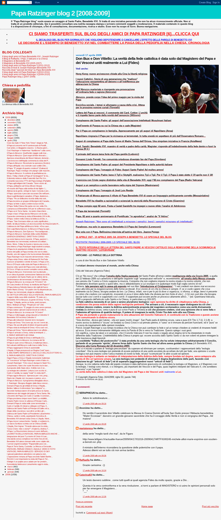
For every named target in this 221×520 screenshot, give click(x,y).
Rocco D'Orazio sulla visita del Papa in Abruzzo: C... (29, 264)
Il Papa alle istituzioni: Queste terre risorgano (25, 320)
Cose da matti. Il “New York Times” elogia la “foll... (27, 143)
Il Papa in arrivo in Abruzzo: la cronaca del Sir (26, 340)
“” (156, 286)
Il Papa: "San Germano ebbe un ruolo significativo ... (28, 221)
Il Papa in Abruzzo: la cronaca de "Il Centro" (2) (26, 282)
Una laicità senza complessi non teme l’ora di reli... (28, 439)
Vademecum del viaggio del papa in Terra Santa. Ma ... (29, 393)
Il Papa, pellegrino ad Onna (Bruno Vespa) (24, 186)
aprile (9, 140)
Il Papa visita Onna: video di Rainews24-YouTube (27, 259)
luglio (9, 133)
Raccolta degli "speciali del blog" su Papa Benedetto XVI (28, 70)
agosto (10, 130)
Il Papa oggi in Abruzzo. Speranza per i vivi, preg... (28, 376)
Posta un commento (84, 502)
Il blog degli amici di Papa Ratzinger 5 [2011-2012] (26, 65)
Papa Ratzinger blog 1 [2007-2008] (18, 76)
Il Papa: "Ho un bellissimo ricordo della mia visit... (27, 198)
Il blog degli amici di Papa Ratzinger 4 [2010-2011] (26, 72)
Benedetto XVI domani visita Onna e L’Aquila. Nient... (29, 419)
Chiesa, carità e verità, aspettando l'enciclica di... (27, 416)
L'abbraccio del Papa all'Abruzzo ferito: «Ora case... (28, 226)
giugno (10, 135)
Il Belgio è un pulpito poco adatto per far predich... (27, 462)
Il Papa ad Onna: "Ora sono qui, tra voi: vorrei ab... (28, 323)
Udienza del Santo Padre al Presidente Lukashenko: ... (29, 414)
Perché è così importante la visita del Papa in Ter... (28, 459)
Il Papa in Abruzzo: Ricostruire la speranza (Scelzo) (28, 163)
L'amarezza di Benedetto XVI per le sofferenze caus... (29, 209)
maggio (10, 138)
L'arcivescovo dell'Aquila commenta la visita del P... (28, 161)
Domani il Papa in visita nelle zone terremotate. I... (27, 403)
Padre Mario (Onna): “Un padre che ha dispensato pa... (30, 290)
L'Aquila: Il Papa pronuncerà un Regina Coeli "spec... (29, 350)
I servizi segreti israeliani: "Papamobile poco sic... (27, 444)
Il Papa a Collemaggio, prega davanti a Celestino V (28, 315)
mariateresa (86, 428)
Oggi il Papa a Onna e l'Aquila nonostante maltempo (28, 358)
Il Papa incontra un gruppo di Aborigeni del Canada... (28, 201)
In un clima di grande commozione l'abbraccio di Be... (29, 274)
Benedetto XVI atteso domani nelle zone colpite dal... (28, 441)
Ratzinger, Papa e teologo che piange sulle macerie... (29, 171)
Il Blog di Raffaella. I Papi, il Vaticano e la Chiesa (25, 59)
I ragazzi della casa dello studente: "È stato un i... (27, 297)
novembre (11, 122)
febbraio (11, 469)
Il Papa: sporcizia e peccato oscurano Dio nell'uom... (29, 193)
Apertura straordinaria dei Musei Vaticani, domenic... (28, 158)
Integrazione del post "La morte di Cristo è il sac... (27, 436)
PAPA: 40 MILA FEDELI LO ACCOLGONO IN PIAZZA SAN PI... (33, 224)
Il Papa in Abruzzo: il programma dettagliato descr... (28, 381)
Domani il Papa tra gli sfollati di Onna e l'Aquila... (26, 386)
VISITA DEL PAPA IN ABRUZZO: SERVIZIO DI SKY (28, 451)
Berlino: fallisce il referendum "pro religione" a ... (26, 388)
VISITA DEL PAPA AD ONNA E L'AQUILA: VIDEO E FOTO (31, 449)
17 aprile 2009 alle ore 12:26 (94, 496)
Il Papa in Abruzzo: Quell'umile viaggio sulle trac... (27, 153)
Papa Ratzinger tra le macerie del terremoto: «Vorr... (28, 257)
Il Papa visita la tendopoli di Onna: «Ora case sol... (28, 328)
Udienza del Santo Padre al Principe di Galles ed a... (28, 408)
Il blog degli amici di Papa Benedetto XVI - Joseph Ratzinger (30, 56)
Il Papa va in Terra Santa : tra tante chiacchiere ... (27, 211)
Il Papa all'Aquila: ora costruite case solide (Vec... (27, 166)
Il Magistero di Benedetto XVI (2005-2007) (22, 63)
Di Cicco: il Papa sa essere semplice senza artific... (28, 269)
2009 (8, 117)
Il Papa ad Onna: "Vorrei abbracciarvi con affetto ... (28, 330)
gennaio (11, 472)
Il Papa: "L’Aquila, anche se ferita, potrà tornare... (27, 302)
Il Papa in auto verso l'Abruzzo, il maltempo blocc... (28, 343)
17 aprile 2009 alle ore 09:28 (94, 424)
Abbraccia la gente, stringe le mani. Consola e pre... (28, 191)
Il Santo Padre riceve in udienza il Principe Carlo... (27, 401)
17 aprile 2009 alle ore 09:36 (94, 456)
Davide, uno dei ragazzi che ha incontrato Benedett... (29, 254)
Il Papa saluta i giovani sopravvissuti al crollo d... (27, 310)
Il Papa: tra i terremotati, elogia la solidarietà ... (26, 292)
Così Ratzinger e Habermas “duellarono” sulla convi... (29, 150)
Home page (147, 506)
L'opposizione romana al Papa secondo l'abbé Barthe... (30, 457)
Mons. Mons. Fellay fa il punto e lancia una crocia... (28, 244)
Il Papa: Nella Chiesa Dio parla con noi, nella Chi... (27, 206)
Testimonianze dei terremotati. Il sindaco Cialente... (28, 279)
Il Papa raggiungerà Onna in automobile (23, 348)
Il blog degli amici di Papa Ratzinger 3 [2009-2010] (26, 74)
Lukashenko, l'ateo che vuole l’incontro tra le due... (28, 366)
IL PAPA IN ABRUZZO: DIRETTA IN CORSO (25, 355)
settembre (11, 128)
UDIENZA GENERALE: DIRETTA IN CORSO (26, 236)
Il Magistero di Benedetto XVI (15, 61)
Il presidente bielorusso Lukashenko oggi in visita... (28, 464)
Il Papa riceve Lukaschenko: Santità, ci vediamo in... (28, 421)
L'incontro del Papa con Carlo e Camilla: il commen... (29, 396)
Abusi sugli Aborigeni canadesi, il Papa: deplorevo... (28, 196)
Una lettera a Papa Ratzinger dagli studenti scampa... (29, 246)
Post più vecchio (210, 506)
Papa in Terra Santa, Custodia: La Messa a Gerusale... (30, 446)
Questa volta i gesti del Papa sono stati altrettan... (27, 267)
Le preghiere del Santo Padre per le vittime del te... (28, 277)
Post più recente (84, 506)
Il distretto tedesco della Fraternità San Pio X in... (27, 178)
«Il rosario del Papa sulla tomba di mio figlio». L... (27, 188)
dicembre (11, 120)
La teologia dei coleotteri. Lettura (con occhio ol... (27, 371)
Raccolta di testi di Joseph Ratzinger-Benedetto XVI (26, 68)
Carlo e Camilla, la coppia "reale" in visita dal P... (27, 373)
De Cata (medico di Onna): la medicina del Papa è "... (29, 284)
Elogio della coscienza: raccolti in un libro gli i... (26, 411)
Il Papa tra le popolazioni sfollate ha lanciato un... (27, 249)
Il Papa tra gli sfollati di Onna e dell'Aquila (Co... (26, 338)
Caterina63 (85, 474)
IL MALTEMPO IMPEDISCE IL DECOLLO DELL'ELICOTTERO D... (35, 353)
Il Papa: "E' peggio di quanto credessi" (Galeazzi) (27, 168)
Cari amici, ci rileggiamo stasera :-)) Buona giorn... (28, 148)
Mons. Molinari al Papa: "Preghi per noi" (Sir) (25, 305)
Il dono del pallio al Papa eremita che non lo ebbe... (28, 252)
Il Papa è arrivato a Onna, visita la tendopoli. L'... (27, 333)
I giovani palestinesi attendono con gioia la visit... (27, 454)
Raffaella (84, 459)
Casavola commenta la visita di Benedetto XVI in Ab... (29, 216)
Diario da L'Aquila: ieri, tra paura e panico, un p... (27, 378)
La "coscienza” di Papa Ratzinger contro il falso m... (28, 360)
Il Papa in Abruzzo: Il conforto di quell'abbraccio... (27, 173)
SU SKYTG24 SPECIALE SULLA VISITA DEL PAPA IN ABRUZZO (34, 295)
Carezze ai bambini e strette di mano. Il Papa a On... (28, 262)
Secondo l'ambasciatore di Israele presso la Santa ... (29, 391)
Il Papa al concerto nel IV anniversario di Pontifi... (27, 145)
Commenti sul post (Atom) (99, 512)
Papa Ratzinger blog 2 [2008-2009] (60, 13)
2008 (8, 474)
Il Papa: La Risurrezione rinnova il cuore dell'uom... (28, 431)
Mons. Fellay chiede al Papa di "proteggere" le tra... (28, 176)
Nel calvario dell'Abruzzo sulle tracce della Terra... (28, 345)
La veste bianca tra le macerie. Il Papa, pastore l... (28, 239)
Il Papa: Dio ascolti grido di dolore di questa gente (27, 325)
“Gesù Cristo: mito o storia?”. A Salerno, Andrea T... (28, 429)
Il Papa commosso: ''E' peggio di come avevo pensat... (29, 307)
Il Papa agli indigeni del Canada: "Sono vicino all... (27, 183)
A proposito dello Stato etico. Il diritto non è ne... (26, 368)
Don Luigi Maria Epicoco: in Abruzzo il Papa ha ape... (29, 229)
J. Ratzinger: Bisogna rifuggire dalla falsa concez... (28, 383)
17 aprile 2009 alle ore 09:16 (94, 404)
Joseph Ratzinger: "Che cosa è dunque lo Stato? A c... (29, 363)
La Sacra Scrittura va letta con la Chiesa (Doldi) (27, 424)
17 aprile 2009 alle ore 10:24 (94, 470)
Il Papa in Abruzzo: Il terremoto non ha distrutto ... (27, 272)
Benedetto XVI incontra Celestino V (21, 317)
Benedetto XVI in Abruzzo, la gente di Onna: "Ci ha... (28, 300)
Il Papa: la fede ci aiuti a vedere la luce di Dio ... (26, 204)
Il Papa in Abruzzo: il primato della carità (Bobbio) (27, 234)
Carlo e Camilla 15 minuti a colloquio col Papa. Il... (27, 406)
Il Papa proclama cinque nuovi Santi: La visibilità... (27, 398)
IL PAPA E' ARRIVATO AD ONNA (20, 335)
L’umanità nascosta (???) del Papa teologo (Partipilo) (29, 181)
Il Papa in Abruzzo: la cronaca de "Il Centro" (25, 312)
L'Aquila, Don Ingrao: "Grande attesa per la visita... (28, 426)
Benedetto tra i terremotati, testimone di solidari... (27, 241)
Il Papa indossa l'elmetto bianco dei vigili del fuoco (27, 287)
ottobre (10, 125)
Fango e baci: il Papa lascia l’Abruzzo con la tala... (28, 214)
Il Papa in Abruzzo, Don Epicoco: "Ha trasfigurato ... (28, 231)
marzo (10, 467)
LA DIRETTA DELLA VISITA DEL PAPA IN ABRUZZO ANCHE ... (33, 434)
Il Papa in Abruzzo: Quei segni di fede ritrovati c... (27, 155)
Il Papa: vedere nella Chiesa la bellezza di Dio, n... (27, 219)
